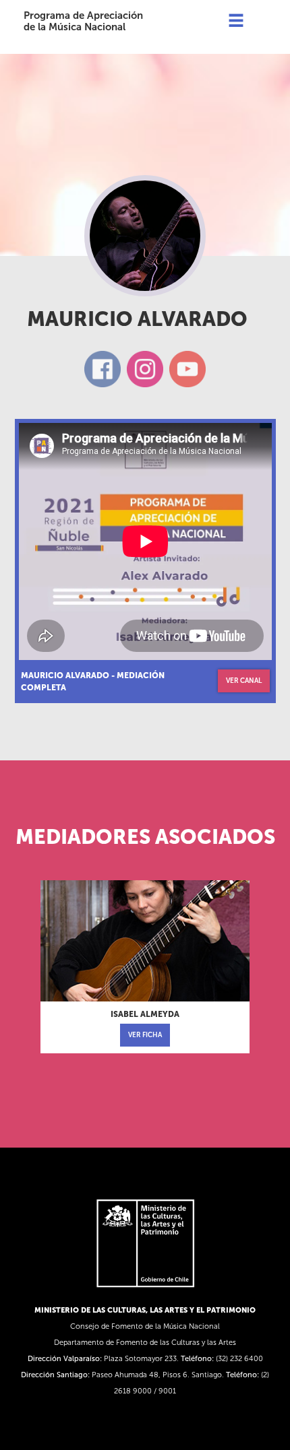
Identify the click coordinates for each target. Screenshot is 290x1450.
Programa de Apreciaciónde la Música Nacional (83, 21)
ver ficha (145, 1035)
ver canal (244, 681)
